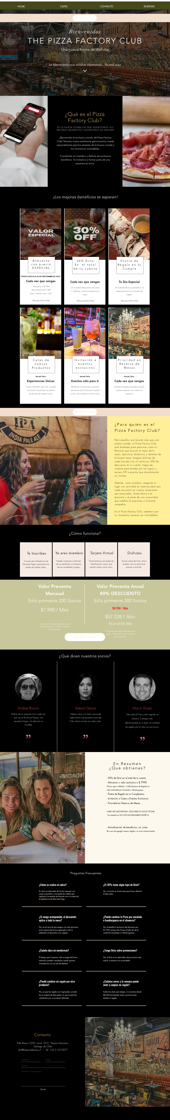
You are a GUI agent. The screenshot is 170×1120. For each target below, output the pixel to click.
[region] (36, 559)
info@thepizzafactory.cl (29, 1049)
